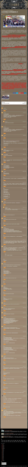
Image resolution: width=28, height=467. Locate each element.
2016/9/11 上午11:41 (24, 235)
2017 (2, 447)
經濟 (6, 440)
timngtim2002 (5, 410)
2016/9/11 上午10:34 (24, 182)
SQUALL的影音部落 (6, 154)
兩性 (13, 440)
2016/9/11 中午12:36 (24, 269)
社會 (3, 10)
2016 (2, 448)
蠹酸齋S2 (22, 440)
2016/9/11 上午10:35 (24, 188)
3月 (2, 457)
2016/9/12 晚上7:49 (24, 377)
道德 (8, 441)
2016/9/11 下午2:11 (24, 292)
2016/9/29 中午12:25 (24, 121)
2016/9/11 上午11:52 (24, 246)
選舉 (16, 441)
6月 (2, 454)
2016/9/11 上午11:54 (24, 207)
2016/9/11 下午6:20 (24, 326)
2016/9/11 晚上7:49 (24, 346)
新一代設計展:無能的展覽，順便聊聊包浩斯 (8, 433)
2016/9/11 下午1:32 (24, 281)
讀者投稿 (23, 441)
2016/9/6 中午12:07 (24, 112)
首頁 (1, 8)
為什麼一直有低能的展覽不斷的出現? (8, 430)
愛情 (6, 441)
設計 (12, 441)
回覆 (4, 110)
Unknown (5, 108)
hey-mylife (5, 317)
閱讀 (17, 440)
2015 (2, 460)
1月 (2, 459)
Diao (4, 326)
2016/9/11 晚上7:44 (24, 336)
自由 (24, 440)
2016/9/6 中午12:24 (24, 135)
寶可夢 (4, 10)
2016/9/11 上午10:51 (24, 218)
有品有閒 (5, 8)
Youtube (19, 8)
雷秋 (4, 307)
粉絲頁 (23, 8)
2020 (2, 444)
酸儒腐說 (9, 440)
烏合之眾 (9, 8)
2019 (2, 445)
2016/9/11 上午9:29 (24, 154)
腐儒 (20, 441)
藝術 (12, 8)
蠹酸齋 (15, 440)
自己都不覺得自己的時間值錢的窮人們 (5, 100)
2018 (2, 446)
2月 (2, 458)
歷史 (11, 440)
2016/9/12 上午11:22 (24, 366)
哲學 (25, 441)
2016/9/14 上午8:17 (24, 382)
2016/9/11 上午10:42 (24, 201)
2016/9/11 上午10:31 (24, 177)
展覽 (2, 441)
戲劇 (14, 441)
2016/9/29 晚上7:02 (24, 391)
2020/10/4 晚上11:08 (24, 410)
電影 (15, 8)
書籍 (19, 440)
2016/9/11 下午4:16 (24, 307)
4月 (2, 456)
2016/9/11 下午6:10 (24, 317)
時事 (18, 441)
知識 (4, 441)
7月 (2, 453)
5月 (2, 455)
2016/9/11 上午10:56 (24, 227)
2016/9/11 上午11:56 (24, 259)
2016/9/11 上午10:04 (24, 171)
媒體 (10, 441)
